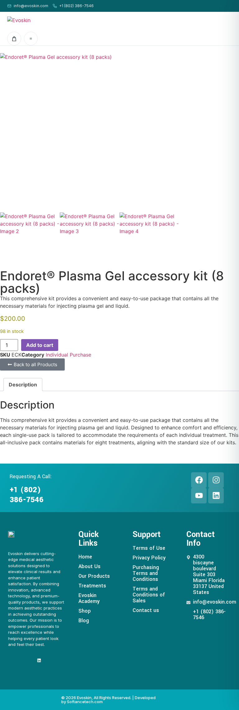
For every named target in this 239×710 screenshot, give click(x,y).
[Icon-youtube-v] (29, 660)
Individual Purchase (68, 355)
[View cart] (14, 38)
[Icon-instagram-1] (20, 660)
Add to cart (39, 345)
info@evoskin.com (31, 5)
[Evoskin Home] (36, 20)
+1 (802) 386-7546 (76, 5)
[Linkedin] (216, 495)
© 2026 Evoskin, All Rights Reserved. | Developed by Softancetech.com (108, 699)
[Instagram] (216, 480)
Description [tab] (23, 384)
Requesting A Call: (31, 476)
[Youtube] (199, 495)
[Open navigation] (31, 38)
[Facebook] (199, 480)
